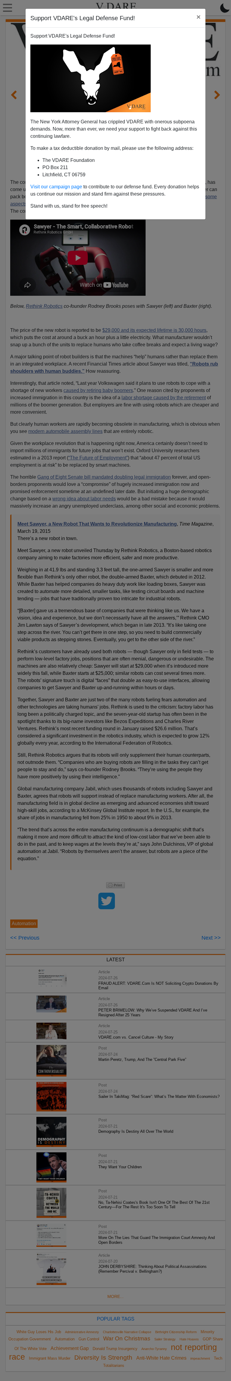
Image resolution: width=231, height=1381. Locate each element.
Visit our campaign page (56, 186)
